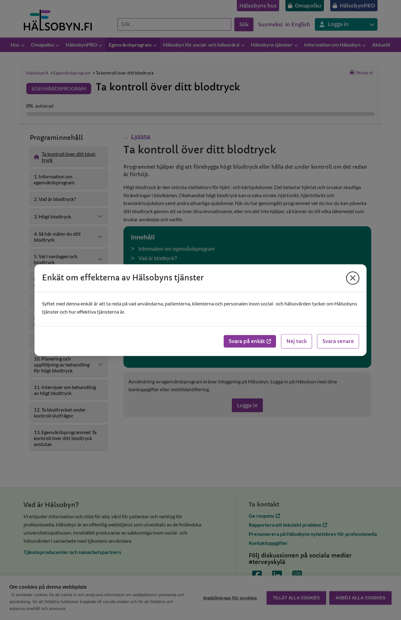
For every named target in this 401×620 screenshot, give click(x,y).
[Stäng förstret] (352, 278)
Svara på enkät (247, 341)
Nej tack (296, 341)
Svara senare (338, 341)
